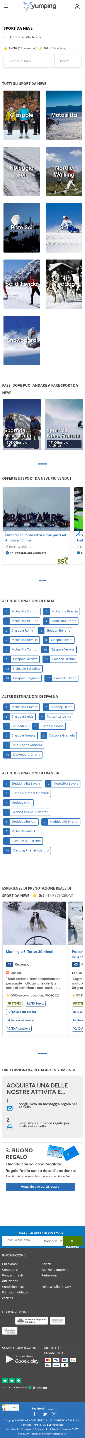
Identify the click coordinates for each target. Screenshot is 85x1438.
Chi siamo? (10, 1264)
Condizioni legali (14, 1287)
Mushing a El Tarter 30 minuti (29, 952)
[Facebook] (34, 1415)
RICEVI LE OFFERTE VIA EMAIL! (41, 1233)
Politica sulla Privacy (56, 1287)
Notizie (46, 1264)
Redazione (49, 1275)
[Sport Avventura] (39, 6)
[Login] (78, 6)
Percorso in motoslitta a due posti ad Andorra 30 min (35, 537)
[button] (78, 532)
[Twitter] (45, 1415)
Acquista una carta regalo (40, 1186)
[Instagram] (54, 1415)
